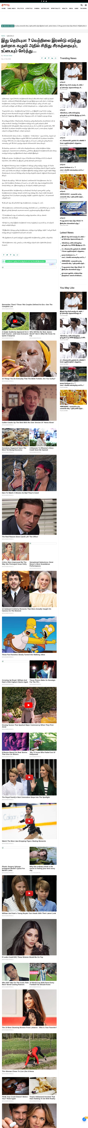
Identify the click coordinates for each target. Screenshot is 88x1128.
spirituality (55, 8)
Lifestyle (28, 8)
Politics (20, 8)
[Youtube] (46, 1)
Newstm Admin (8, 55)
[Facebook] (42, 1)
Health (64, 8)
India (71, 8)
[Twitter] (44, 1)
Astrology (45, 8)
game (76, 8)
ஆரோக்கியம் (10, 36)
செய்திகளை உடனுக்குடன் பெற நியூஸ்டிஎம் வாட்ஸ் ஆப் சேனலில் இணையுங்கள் (25, 261)
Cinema (36, 8)
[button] (86, 5)
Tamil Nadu (11, 8)
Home (4, 8)
